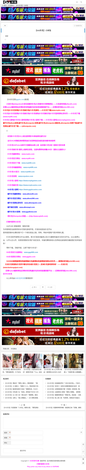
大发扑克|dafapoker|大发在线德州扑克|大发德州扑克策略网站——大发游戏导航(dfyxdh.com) (41, 104)
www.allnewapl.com (27, 207)
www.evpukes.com (25, 176)
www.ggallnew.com (29, 212)
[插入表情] (81, 432)
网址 (5, 443)
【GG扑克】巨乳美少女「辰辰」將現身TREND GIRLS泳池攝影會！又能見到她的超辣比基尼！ (36, 392)
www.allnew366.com (30, 198)
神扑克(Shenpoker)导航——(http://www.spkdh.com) (28, 216)
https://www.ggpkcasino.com (30, 189)
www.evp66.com (28, 158)
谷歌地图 (62, 461)
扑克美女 (11, 5)
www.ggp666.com (31, 252)
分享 (50, 287)
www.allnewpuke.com (32, 203)
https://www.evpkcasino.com (30, 185)
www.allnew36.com (30, 194)
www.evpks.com (28, 154)
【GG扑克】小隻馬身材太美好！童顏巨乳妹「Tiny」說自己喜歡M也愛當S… (32, 372)
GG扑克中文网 (20, 278)
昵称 (7, 433)
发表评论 (79, 26)
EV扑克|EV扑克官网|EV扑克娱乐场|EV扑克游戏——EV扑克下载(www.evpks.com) (34, 110)
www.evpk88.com (30, 167)
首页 (5, 5)
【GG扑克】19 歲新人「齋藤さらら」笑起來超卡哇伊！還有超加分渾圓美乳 (29, 386)
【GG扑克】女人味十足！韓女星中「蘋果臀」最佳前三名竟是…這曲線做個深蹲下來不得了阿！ (36, 395)
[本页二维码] (83, 463)
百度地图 (56, 461)
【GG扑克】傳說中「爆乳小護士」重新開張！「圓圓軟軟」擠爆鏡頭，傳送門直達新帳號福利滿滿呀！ (38, 383)
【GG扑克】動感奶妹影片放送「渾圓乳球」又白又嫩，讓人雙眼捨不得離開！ (30, 389)
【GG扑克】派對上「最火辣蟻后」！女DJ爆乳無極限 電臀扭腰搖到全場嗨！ (30, 398)
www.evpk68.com (28, 172)
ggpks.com (20, 99)
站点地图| (50, 461)
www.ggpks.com (28, 257)
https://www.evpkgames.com (30, 181)
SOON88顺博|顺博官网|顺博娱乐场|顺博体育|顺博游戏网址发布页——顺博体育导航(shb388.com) (42, 261)
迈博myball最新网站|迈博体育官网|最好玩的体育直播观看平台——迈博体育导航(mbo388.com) (38, 107)
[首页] (83, 444)
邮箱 (7, 438)
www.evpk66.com (28, 163)
